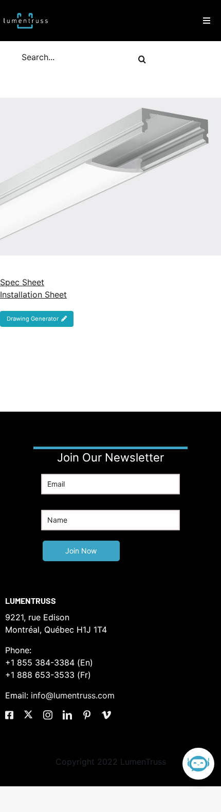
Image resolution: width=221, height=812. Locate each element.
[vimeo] (106, 714)
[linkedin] (67, 714)
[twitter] (28, 714)
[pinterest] (86, 714)
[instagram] (47, 714)
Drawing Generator (33, 318)
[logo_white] (25, 12)
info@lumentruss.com (73, 695)
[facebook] (9, 714)
